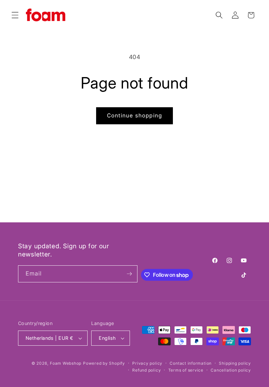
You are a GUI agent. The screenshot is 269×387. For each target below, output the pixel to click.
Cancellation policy (231, 370)
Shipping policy (235, 363)
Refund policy (146, 370)
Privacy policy (147, 363)
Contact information (191, 363)
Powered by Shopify (104, 363)
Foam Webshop (65, 363)
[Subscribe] (129, 273)
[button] (15, 15)
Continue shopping (134, 115)
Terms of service (185, 370)
